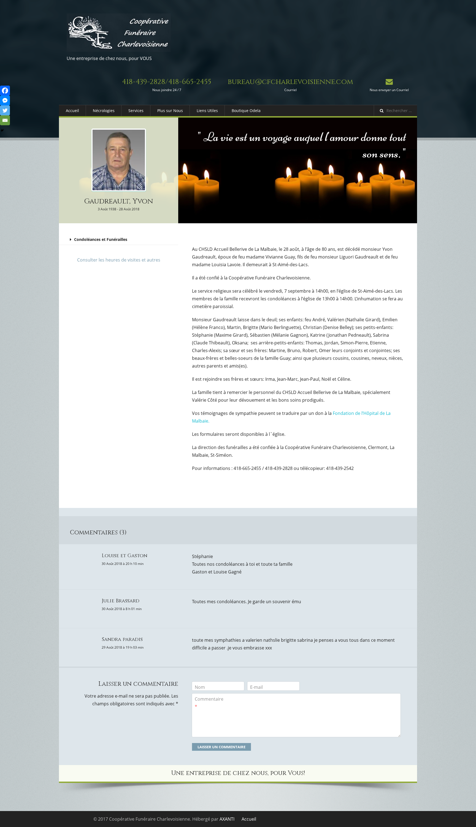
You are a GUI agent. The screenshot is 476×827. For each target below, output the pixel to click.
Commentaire (209, 703)
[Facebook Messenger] (5, 100)
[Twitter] (5, 110)
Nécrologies (104, 110)
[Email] (5, 120)
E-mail (256, 687)
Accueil (72, 110)
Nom (200, 687)
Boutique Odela (246, 110)
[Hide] (2, 130)
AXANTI (227, 819)
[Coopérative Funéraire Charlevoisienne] (119, 32)
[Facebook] (5, 91)
